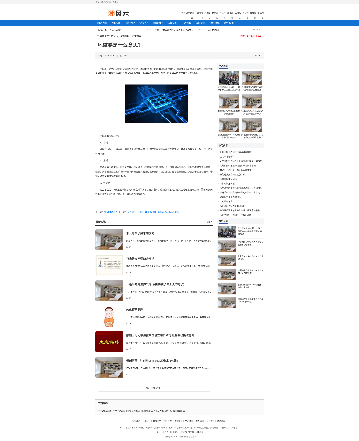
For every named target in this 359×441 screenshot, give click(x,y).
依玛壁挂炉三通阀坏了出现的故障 (235, 214)
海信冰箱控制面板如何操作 (232, 205)
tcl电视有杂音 (226, 201)
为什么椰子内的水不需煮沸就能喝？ (237, 152)
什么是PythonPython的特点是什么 (156, 411)
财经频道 (221, 421)
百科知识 (136, 421)
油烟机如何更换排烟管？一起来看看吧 (238, 165)
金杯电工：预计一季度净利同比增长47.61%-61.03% (153, 212)
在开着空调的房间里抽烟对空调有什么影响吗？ (242, 192)
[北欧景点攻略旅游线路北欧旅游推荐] (229, 108)
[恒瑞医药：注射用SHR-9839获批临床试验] (110, 367)
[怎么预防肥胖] (110, 316)
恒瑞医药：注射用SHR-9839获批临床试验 (152, 361)
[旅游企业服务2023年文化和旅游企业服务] (229, 132)
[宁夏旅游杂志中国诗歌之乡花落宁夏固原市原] (252, 108)
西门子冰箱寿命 (227, 156)
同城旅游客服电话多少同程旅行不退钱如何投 (252, 136)
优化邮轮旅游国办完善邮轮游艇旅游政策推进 (252, 88)
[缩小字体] (259, 56)
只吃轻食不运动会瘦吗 (251, 35)
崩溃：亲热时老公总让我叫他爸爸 (235, 170)
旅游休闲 (200, 421)
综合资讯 (210, 421)
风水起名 (146, 421)
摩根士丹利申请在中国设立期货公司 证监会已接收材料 (160, 335)
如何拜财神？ (111, 212)
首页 (113, 36)
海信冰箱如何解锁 (228, 179)
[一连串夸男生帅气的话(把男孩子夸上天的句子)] (110, 290)
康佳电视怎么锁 (227, 183)
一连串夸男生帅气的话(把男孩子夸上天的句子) (155, 284)
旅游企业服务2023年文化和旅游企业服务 (229, 136)
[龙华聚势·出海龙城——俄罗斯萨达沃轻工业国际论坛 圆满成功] (229, 84)
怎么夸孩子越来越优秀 (140, 233)
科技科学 (124, 36)
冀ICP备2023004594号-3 (192, 432)
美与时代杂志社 (105, 411)
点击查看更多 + (154, 388)
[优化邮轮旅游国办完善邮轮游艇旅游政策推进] (252, 84)
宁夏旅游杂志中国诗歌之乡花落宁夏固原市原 (252, 112)
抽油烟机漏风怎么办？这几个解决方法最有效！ (242, 210)
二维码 (115, 2)
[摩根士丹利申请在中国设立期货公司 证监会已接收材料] (110, 341)
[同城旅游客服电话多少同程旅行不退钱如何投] (252, 132)
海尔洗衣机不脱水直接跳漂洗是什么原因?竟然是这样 (244, 188)
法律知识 (178, 421)
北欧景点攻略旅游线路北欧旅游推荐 (229, 112)
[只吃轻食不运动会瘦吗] (110, 265)
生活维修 (189, 421)
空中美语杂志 (119, 411)
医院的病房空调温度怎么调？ (233, 174)
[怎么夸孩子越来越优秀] (110, 239)
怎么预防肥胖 (209, 29)
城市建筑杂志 (179, 411)
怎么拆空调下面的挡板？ (231, 196)
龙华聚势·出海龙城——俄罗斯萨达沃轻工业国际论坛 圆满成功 (229, 90)
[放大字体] (255, 56)
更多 (209, 221)
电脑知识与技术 (133, 411)
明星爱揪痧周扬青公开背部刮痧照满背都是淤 (241, 161)
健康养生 (157, 421)
